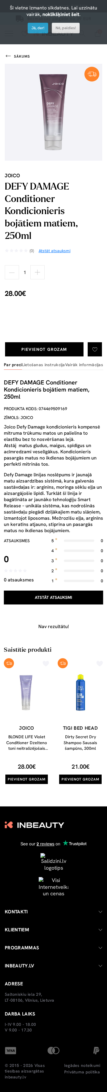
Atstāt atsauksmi (53, 597)
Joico (12, 175)
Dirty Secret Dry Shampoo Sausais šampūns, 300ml (80, 742)
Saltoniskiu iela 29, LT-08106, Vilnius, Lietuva (29, 997)
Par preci (13, 364)
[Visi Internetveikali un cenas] (53, 886)
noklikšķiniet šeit (61, 14)
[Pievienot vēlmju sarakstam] (95, 349)
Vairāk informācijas (84, 364)
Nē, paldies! (66, 27)
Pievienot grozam (44, 349)
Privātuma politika (82, 1072)
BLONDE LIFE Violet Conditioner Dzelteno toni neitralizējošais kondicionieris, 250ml (26, 745)
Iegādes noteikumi (82, 1065)
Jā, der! (38, 27)
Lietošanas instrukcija (43, 364)
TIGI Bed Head (80, 728)
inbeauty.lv (15, 1077)
